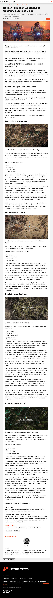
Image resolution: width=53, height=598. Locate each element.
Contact (31, 578)
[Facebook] (7, 592)
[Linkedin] (27, 546)
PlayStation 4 (9, 530)
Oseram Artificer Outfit (21, 518)
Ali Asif (6, 18)
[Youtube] (9, 592)
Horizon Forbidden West (11, 527)
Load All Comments (9, 559)
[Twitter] (25, 546)
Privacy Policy (6, 578)
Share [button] (48, 18)
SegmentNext (7, 1)
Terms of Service (23, 578)
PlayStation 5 (17, 530)
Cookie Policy (14, 578)
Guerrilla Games (22, 527)
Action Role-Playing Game (34, 527)
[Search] (48, 1)
